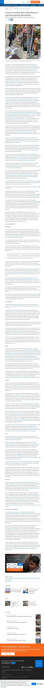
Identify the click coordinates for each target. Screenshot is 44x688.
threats (23, 141)
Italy (10, 81)
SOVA (14, 363)
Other (20, 567)
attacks (7, 141)
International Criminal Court (24, 5)
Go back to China (20, 157)
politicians (37, 112)
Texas (8, 281)
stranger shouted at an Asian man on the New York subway (21, 272)
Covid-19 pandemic (31, 66)
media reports (24, 112)
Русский (26, 8)
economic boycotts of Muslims (13, 443)
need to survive (30, 173)
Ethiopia (11, 166)
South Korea (34, 186)
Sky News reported (15, 310)
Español (29, 8)
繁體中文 (18, 8)
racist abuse (28, 141)
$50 (9, 564)
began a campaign (37, 201)
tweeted (12, 469)
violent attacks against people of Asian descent (18, 304)
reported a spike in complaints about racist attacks (23, 418)
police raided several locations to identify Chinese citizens (27, 359)
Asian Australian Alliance (21, 414)
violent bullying (18, 141)
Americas (10, 578)
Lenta (14, 371)
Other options (40, 684)
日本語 (23, 8)
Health (9, 581)
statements (31, 112)
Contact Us (3, 670)
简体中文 (15, 8)
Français (21, 8)
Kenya (7, 166)
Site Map (22, 670)
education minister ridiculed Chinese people (22, 132)
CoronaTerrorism (29, 455)
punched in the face (24, 154)
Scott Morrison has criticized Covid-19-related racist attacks (24, 424)
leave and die (18, 401)
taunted (31, 154)
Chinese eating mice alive (26, 130)
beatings (13, 141)
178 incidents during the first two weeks (17, 412)
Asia (14, 578)
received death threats (14, 505)
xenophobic (13, 84)
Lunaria (19, 145)
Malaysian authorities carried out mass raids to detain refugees (20, 175)
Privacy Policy (13, 670)
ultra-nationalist (35, 195)
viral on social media (17, 458)
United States (31, 578)
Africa (6, 578)
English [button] (28, 2)
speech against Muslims (12, 436)
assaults (16, 146)
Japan (39, 186)
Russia (8, 149)
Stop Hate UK (8, 322)
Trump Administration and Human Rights (11, 5)
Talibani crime (20, 455)
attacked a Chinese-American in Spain (15, 158)
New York (37, 279)
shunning (9, 167)
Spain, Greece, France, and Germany (19, 81)
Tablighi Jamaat (21, 454)
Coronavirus (10, 579)
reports (38, 145)
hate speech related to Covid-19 (28, 114)
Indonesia (9, 188)
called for (9, 430)
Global (26, 578)
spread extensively (12, 115)
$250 (20, 564)
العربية (12, 8)
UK (8, 154)
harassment (37, 166)
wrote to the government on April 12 (30, 488)
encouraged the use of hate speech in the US (16, 118)
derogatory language (16, 112)
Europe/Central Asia (19, 578)
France (34, 148)
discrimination (36, 141)
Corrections (8, 670)
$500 (9, 567)
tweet (26, 120)
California (27, 279)
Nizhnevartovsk (9, 377)
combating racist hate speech (12, 528)
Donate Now (35, 2)
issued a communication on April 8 (22, 498)
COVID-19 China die (21, 396)
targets (8, 112)
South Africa (17, 166)
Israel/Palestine (33, 5)
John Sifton (12, 91)
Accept (34, 683)
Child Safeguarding (28, 670)
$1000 (14, 567)
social (35, 442)
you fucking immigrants (32, 157)
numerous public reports (28, 277)
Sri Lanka (9, 192)
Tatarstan (21, 377)
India (37, 191)
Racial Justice (37, 578)
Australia (38, 148)
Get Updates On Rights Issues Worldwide (12, 661)
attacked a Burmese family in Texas (28, 160)
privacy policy (3, 685)
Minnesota (32, 279)
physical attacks (36, 306)
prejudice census (21, 420)
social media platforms (14, 114)
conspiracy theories (20, 84)
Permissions (18, 670)
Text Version (4, 671)
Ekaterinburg (16, 377)
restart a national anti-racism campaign (27, 430)
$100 (14, 564)
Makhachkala (28, 377)
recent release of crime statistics (18, 331)
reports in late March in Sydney (20, 386)
